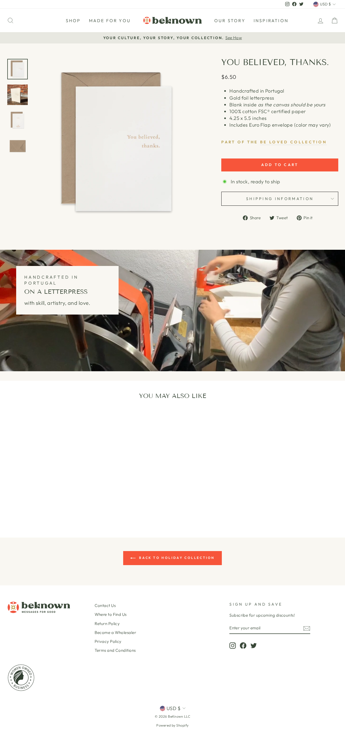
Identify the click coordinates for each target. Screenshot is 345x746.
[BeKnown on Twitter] (253, 645)
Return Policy (107, 623)
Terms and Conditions (115, 650)
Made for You (110, 20)
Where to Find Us (111, 614)
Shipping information (279, 198)
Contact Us (105, 605)
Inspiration (271, 20)
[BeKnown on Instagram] (232, 645)
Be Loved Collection (293, 142)
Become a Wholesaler (115, 632)
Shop (73, 20)
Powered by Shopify (172, 725)
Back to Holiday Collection (176, 558)
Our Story (230, 20)
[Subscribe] (306, 628)
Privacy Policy (108, 641)
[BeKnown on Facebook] (243, 645)
